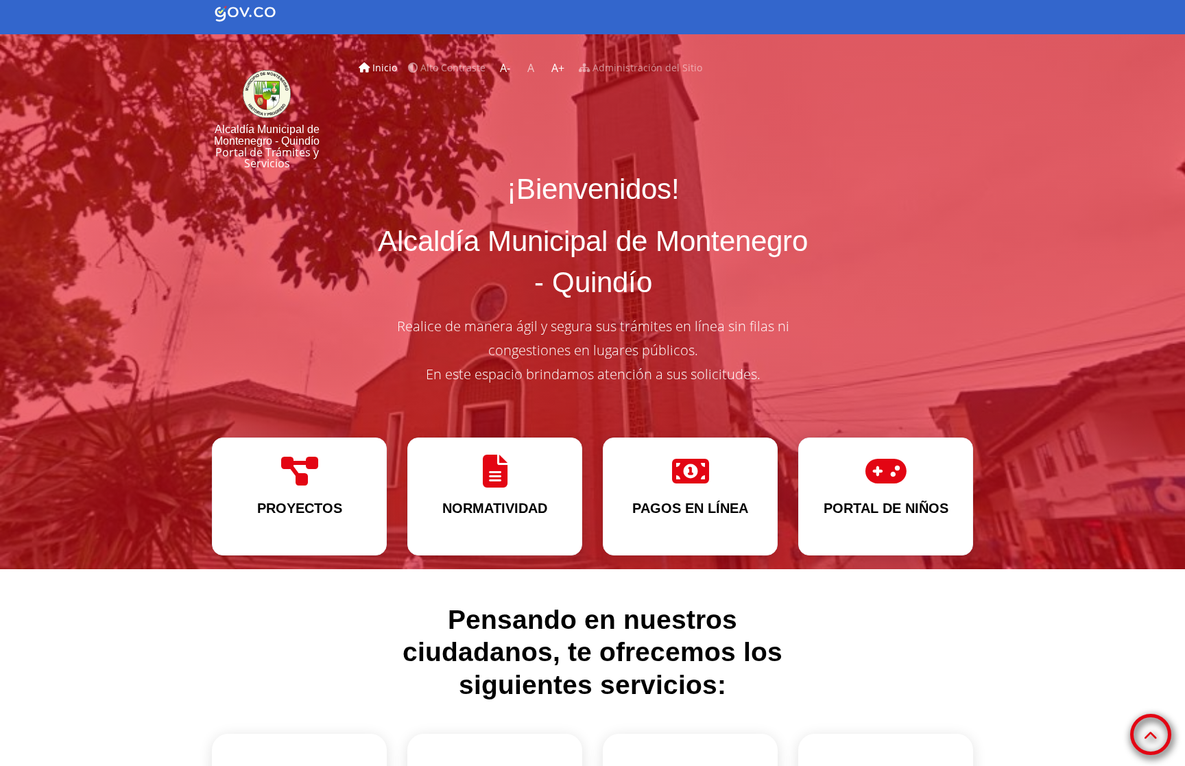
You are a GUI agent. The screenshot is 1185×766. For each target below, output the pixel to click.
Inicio (386, 67)
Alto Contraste (452, 67)
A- (505, 67)
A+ (557, 67)
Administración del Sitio (646, 67)
